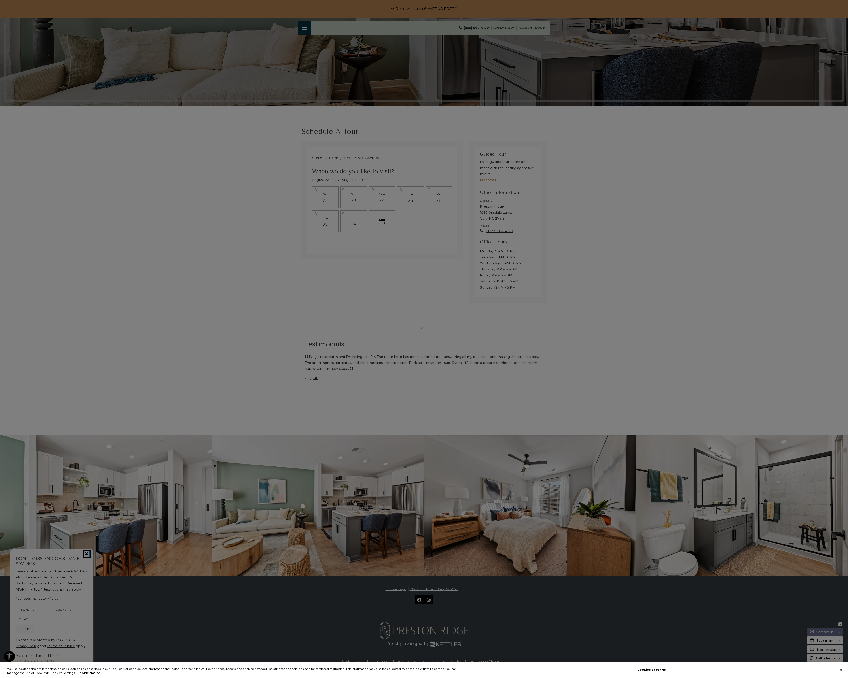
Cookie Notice (88, 673)
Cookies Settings (651, 669)
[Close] (841, 670)
